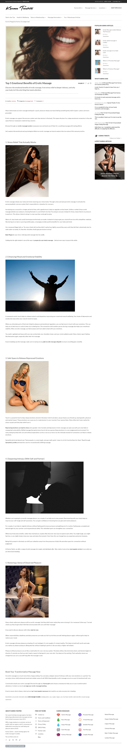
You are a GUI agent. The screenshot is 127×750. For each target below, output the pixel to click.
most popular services (76, 549)
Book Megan (9, 235)
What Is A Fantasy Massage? (111, 69)
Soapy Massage (65, 724)
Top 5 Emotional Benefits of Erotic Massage (28, 83)
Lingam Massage (109, 723)
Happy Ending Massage (111, 719)
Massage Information (54, 17)
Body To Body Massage (111, 733)
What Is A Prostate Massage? (111, 60)
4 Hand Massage (88, 719)
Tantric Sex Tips (10, 17)
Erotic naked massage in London (110, 41)
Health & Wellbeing (23, 17)
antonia (14, 101)
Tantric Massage (66, 714)
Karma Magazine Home (12, 21)
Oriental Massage (110, 728)
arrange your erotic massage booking (35, 686)
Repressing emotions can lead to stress (17, 428)
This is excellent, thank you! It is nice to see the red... (108, 118)
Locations (102, 8)
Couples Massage (88, 734)
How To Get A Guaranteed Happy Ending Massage (107, 113)
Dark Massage (65, 729)
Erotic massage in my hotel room (110, 51)
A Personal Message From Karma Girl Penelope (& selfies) (107, 93)
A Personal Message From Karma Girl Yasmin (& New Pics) (108, 83)
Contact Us (116, 1)
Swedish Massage (88, 724)
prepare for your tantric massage (43, 240)
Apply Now (107, 1)
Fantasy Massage (66, 734)
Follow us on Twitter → (116, 138)
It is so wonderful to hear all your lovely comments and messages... (106, 108)
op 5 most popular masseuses (40, 691)
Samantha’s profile (11, 442)
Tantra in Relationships (38, 17)
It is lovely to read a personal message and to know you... (107, 98)
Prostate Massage (88, 714)
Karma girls (46, 683)
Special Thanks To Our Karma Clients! (107, 103)
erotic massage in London (34, 697)
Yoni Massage (87, 729)
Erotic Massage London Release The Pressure (112, 30)
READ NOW (26, 1)
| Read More (106, 36)
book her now (34, 630)
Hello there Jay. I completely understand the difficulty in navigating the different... (107, 128)
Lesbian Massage (110, 738)
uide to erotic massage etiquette (52, 342)
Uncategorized (25, 21)
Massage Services (90, 8)
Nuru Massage (65, 719)
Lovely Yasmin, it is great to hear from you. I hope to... (107, 88)
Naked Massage (109, 714)
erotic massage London (25, 126)
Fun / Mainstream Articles (72, 17)
